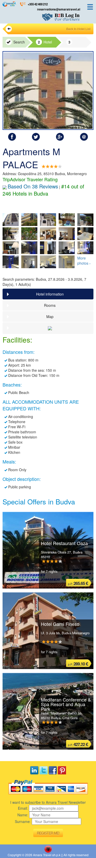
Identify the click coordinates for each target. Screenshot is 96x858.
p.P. (78, 583)
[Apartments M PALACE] (48, 90)
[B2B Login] (61, 17)
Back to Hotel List (78, 29)
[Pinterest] (62, 770)
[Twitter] (43, 770)
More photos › (84, 260)
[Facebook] (53, 770)
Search (18, 41)
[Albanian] (48, 849)
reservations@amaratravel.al (58, 9)
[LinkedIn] (34, 770)
